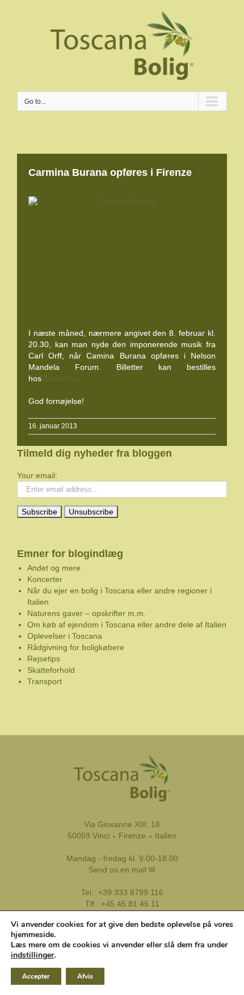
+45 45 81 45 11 (130, 903)
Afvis (85, 976)
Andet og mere (54, 567)
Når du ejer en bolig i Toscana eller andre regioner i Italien (119, 596)
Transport (44, 681)
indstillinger (32, 955)
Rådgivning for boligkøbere (75, 647)
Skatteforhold (51, 669)
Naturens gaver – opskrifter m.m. (86, 613)
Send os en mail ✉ (122, 869)
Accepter (36, 976)
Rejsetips (43, 658)
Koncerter (44, 579)
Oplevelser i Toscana (64, 635)
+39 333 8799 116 (130, 892)
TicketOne (60, 378)
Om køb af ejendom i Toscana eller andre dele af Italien (126, 624)
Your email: (37, 475)
